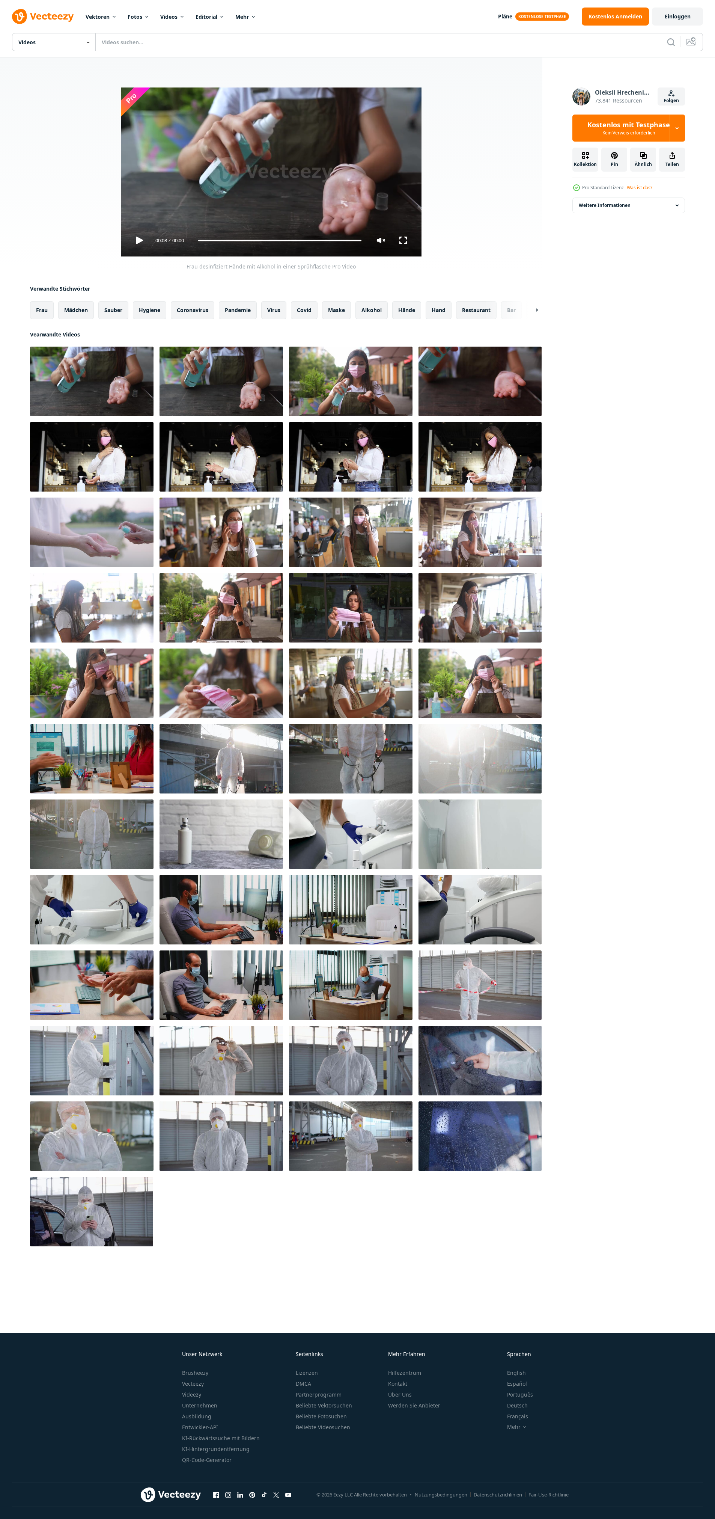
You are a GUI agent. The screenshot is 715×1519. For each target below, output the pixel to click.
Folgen (671, 100)
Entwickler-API (200, 1427)
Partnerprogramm (319, 1394)
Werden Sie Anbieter (414, 1405)
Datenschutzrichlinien (498, 1494)
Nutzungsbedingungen (441, 1494)
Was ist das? (639, 187)
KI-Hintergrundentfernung (216, 1449)
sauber (113, 310)
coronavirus (192, 310)
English (516, 1372)
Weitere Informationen (605, 205)
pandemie (238, 310)
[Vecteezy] (43, 16)
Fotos (135, 16)
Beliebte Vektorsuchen (324, 1405)
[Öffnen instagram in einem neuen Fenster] (228, 1495)
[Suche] (671, 42)
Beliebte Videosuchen (323, 1427)
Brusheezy (195, 1372)
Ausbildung (196, 1416)
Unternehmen (199, 1405)
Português (520, 1394)
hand (439, 310)
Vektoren (98, 16)
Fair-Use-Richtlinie (548, 1494)
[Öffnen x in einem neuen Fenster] (276, 1495)
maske (336, 310)
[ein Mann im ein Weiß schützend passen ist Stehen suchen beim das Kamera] (350, 1060)
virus (273, 310)
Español (517, 1383)
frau (42, 310)
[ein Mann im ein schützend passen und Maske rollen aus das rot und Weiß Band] (480, 985)
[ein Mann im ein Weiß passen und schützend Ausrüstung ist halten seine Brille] (221, 1060)
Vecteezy (193, 1383)
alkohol (371, 310)
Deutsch (517, 1405)
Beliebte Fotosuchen (321, 1416)
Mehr (242, 16)
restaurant (476, 310)
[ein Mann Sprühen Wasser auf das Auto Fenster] (480, 1136)
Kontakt (397, 1383)
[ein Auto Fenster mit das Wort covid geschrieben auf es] (480, 1060)
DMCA (303, 1383)
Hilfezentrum (404, 1372)
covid (304, 310)
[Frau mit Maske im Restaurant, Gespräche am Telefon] (221, 532)
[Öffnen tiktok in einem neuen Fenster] (264, 1495)
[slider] (279, 240)
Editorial (206, 16)
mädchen (76, 310)
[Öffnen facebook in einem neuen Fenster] (216, 1495)
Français (517, 1416)
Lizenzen (307, 1372)
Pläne (505, 16)
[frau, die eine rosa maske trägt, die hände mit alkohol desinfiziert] (92, 457)
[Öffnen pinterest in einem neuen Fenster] (252, 1495)
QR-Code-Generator (207, 1459)
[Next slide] (530, 310)
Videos (169, 16)
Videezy (191, 1394)
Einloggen (678, 16)
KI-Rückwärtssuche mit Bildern (221, 1438)
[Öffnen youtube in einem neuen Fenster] (288, 1495)
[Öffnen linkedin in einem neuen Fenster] (240, 1495)
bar (511, 310)
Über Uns (400, 1394)
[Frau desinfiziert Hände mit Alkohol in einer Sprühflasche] (92, 381)
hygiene (149, 310)
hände (406, 310)
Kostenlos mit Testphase (628, 128)
